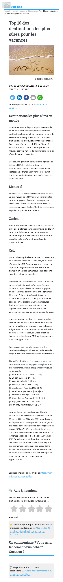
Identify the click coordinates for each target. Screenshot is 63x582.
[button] (12, 97)
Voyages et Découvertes (28, 11)
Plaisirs (14, 11)
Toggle (6, 5)
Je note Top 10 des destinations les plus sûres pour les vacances (30, 531)
